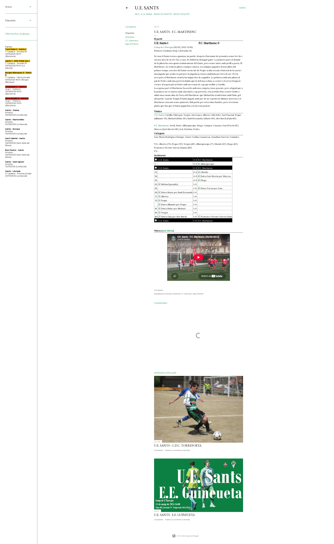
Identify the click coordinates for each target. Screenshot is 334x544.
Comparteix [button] (130, 27)
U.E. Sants (147, 8)
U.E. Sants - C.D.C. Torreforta (177, 445)
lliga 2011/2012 (131, 44)
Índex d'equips (181, 14)
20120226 (129, 37)
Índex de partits (163, 14)
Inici (137, 14)
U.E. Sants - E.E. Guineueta (174, 515)
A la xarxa (146, 14)
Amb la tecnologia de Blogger (188, 536)
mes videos (167, 230)
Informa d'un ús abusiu (17, 34)
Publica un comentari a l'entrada (177, 450)
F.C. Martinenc (131, 40)
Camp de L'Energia (163, 47)
